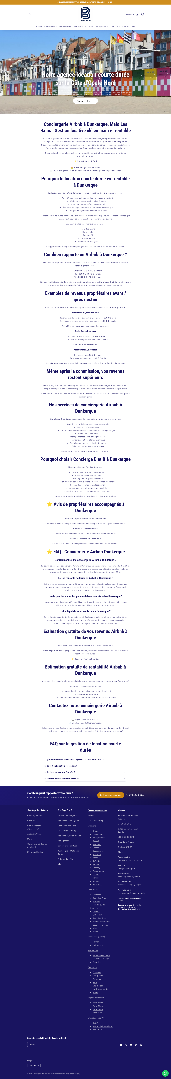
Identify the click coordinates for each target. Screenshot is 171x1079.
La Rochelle (98, 945)
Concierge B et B (35, 815)
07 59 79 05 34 (136, 795)
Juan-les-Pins (99, 898)
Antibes (96, 901)
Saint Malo (97, 884)
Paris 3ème (98, 1002)
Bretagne (92, 826)
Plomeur (96, 864)
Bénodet (96, 857)
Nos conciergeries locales (69, 835)
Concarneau (98, 871)
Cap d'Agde (98, 986)
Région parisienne (96, 997)
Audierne (97, 854)
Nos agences (63, 840)
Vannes (96, 878)
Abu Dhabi (97, 1029)
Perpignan (97, 979)
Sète (95, 982)
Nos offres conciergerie (68, 820)
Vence (95, 931)
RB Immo (31, 820)
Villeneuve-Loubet (101, 921)
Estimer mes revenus (110, 795)
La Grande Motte (100, 989)
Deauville (97, 962)
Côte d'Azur (93, 889)
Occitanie (92, 967)
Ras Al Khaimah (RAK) (103, 1026)
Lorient (96, 874)
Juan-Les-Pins (99, 918)
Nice (95, 928)
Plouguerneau (99, 837)
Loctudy (96, 867)
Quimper (97, 844)
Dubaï (95, 1023)
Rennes (96, 881)
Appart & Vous (34, 834)
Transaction (63, 830)
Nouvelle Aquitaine (96, 937)
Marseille (97, 894)
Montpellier (98, 975)
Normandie (93, 950)
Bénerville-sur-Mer (101, 955)
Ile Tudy (96, 861)
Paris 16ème (98, 1013)
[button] (29, 14)
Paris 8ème (98, 1009)
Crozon (96, 847)
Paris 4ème (98, 1006)
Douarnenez (98, 851)
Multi (29, 839)
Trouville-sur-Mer (101, 959)
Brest (95, 831)
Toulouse (97, 972)
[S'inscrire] (66, 1044)
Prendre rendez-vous (86, 101)
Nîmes (95, 992)
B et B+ (30, 825)
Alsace (91, 815)
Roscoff (96, 841)
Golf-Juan (97, 915)
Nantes (96, 942)
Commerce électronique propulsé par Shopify (64, 1073)
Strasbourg (98, 820)
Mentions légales (35, 852)
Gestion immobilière (67, 825)
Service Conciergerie (67, 815)
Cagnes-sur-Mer (100, 925)
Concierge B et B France (41, 1073)
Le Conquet (98, 834)
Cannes (96, 911)
